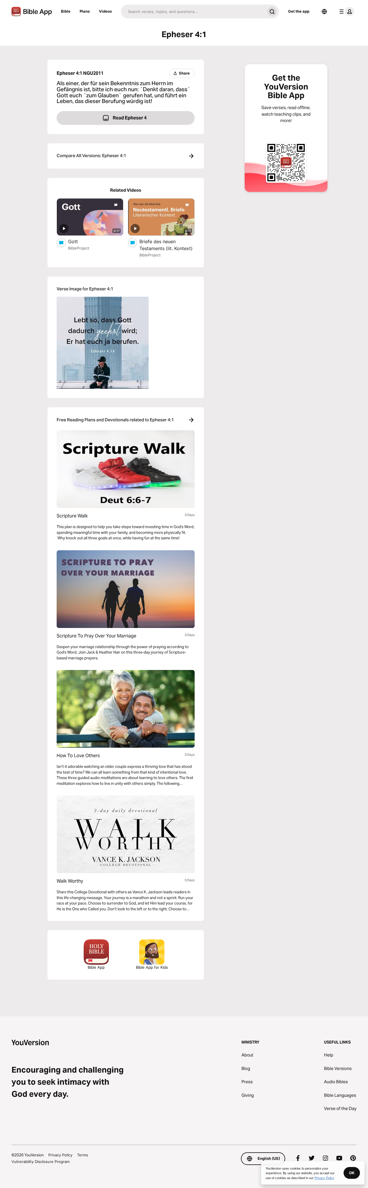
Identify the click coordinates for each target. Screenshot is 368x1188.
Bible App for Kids (152, 967)
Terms (82, 1155)
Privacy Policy (60, 1155)
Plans (85, 11)
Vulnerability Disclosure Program (41, 1161)
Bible (65, 11)
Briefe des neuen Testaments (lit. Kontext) (167, 245)
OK (351, 1172)
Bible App (96, 967)
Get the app (298, 11)
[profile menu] (345, 11)
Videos (105, 11)
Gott (78, 241)
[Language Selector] (324, 11)
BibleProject (78, 248)
